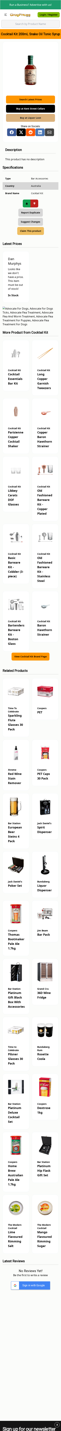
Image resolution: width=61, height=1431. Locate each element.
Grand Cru (43, 988)
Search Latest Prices (30, 99)
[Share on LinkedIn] (40, 132)
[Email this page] (49, 132)
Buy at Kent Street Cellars (30, 108)
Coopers (42, 708)
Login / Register (49, 14)
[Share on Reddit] (30, 132)
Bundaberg (43, 881)
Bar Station (14, 823)
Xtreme (12, 769)
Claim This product (30, 230)
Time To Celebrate (13, 710)
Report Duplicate (30, 212)
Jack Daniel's (44, 823)
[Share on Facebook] (11, 132)
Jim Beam (42, 930)
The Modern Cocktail (14, 1226)
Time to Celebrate (13, 1048)
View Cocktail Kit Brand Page (30, 656)
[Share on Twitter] (21, 132)
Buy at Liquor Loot (30, 117)
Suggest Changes (30, 221)
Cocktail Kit (39, 332)
